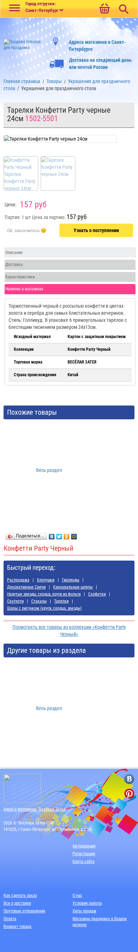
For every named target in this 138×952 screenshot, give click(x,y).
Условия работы (87, 903)
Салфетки (97, 594)
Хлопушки (45, 580)
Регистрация (84, 853)
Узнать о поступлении (96, 230)
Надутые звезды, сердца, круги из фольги (44, 594)
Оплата (10, 918)
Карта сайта (83, 861)
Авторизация (84, 846)
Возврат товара (17, 926)
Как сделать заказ (20, 895)
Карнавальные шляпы (73, 587)
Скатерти (15, 601)
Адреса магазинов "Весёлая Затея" (35, 809)
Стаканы (39, 601)
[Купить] (27, 231)
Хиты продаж (84, 911)
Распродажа (18, 580)
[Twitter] (59, 535)
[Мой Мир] (74, 535)
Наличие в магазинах (24, 288)
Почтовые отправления (24, 911)
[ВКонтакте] (52, 535)
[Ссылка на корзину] (104, 9)
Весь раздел (49, 470)
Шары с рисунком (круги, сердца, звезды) (44, 608)
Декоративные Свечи (26, 587)
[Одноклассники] (66, 535)
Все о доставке (17, 903)
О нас (77, 895)
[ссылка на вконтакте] (129, 779)
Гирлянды (70, 580)
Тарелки (61, 601)
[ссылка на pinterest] (129, 793)
